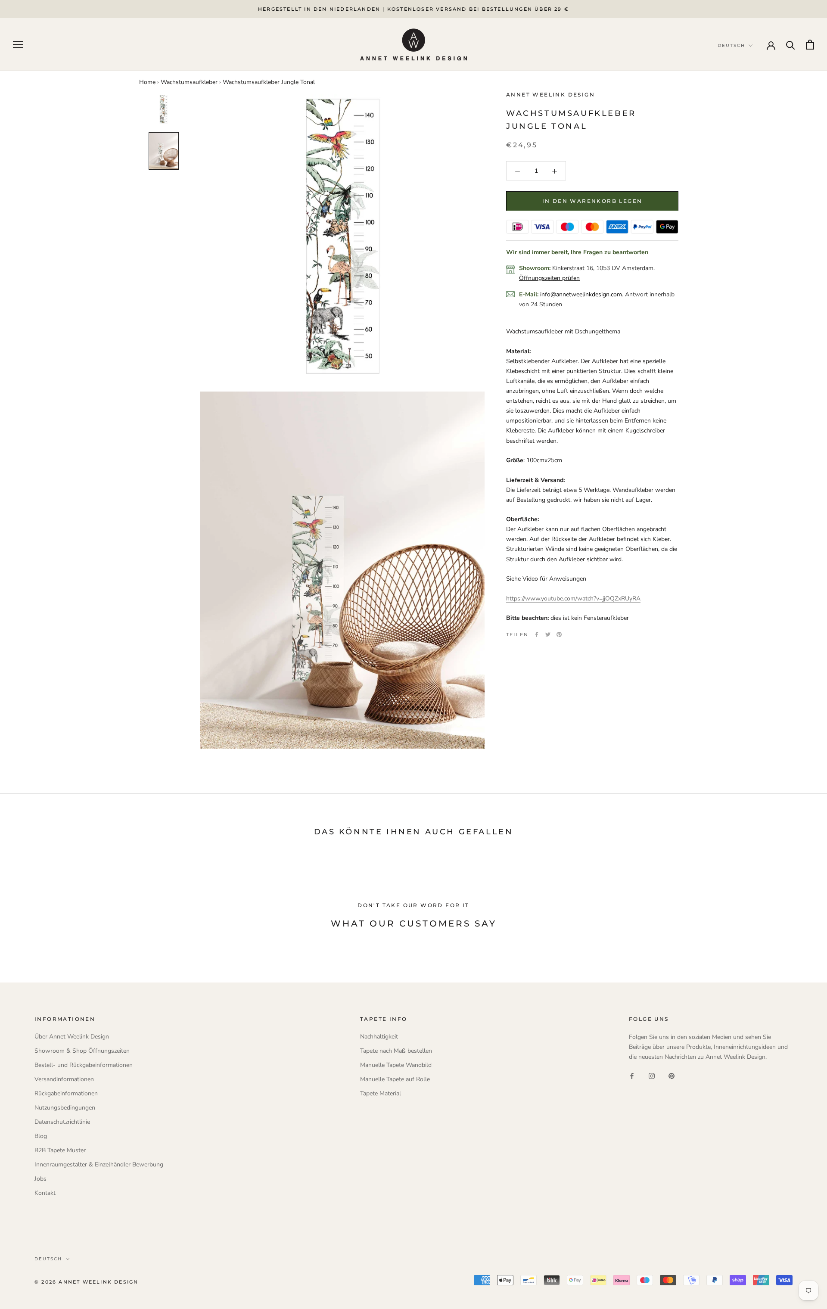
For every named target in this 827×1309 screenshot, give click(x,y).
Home (147, 82)
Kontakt (45, 1193)
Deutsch (48, 1259)
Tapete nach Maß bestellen (396, 1051)
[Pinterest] (559, 634)
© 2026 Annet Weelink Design (86, 1282)
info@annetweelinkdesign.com (581, 294)
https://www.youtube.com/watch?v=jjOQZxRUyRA (573, 598)
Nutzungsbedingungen (64, 1108)
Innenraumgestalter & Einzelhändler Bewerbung (98, 1164)
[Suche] (790, 44)
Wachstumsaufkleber (189, 82)
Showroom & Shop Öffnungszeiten (82, 1051)
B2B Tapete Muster (60, 1150)
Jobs (40, 1179)
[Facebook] (536, 634)
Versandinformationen (64, 1079)
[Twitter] (547, 634)
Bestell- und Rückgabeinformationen (83, 1065)
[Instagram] (652, 1075)
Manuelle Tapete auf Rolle (395, 1079)
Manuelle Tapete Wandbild (396, 1065)
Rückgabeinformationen (66, 1093)
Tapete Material (380, 1093)
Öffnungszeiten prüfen (549, 278)
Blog (40, 1136)
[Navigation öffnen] (18, 44)
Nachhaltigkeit (379, 1036)
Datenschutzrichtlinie (62, 1122)
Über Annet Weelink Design (71, 1036)
